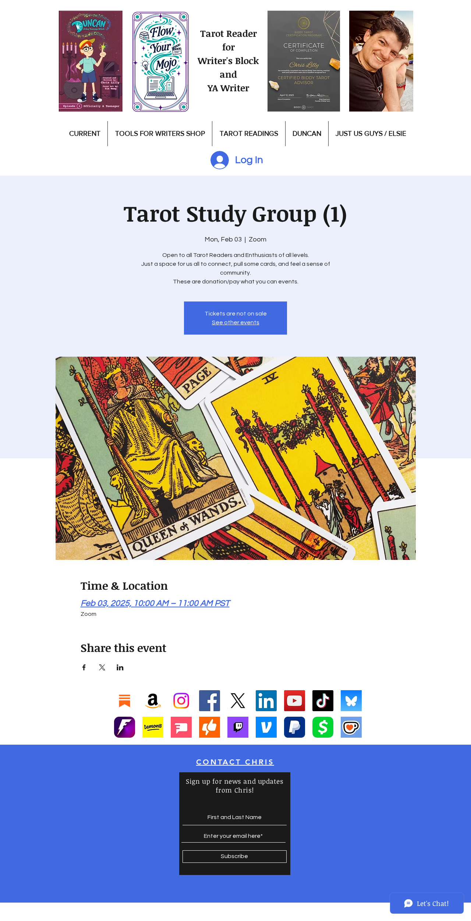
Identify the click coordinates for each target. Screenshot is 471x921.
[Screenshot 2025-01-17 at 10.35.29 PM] (209, 727)
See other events (235, 322)
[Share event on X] (102, 667)
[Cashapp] (322, 727)
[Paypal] (294, 727)
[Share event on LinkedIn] (120, 667)
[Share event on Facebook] (84, 667)
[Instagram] (181, 700)
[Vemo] (266, 727)
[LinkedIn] (266, 700)
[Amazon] (152, 700)
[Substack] (124, 700)
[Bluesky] (351, 700)
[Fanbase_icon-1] (124, 727)
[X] (237, 700)
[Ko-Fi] (351, 727)
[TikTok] (322, 700)
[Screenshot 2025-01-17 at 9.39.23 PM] (152, 727)
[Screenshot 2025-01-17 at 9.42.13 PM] (181, 727)
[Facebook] (209, 700)
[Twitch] (237, 727)
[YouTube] (294, 700)
